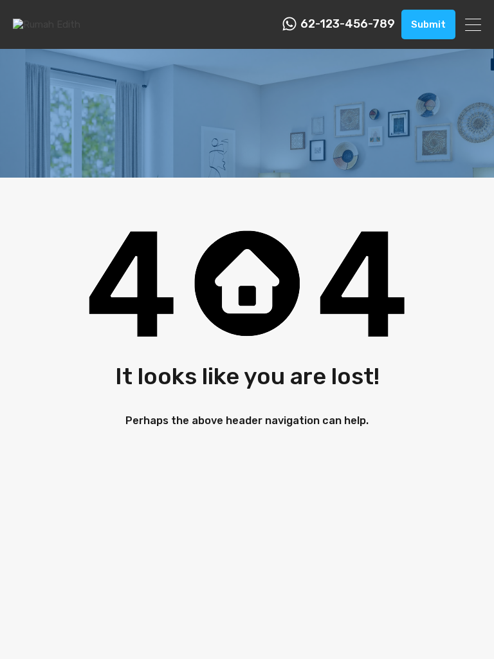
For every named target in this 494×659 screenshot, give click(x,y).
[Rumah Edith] (46, 24)
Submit (428, 24)
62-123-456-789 (347, 24)
